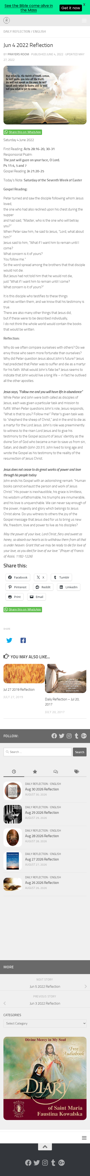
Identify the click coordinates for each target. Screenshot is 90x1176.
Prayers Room (18, 54)
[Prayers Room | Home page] (8, 21)
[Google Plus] (84, 736)
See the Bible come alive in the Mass (29, 8)
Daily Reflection (16, 32)
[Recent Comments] (55, 772)
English (39, 32)
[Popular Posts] (34, 772)
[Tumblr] (76, 736)
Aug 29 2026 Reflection (42, 813)
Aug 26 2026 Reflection (42, 883)
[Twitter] (61, 736)
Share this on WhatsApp (25, 132)
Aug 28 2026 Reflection (42, 836)
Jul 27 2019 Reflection (19, 689)
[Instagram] (69, 736)
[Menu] (84, 20)
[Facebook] (54, 736)
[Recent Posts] (13, 772)
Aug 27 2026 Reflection (42, 859)
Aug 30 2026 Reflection (42, 789)
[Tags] (76, 772)
